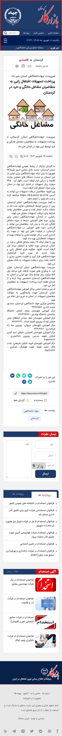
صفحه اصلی (53, 33)
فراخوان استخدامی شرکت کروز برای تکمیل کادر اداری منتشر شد (31, 512)
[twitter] (24, 375)
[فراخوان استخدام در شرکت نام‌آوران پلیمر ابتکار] (45, 641)
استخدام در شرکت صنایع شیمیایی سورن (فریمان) (22, 619)
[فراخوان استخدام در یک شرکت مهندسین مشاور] (45, 585)
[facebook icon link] (57, 731)
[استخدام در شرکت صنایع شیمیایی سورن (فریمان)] (45, 622)
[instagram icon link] (23, 731)
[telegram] (30, 375)
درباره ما (46, 693)
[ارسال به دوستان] (29, 66)
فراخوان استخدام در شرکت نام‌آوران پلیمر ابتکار (21, 638)
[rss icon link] (5, 731)
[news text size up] (21, 157)
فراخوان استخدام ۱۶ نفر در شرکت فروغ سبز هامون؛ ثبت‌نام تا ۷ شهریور (29, 524)
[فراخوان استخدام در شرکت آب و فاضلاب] (45, 603)
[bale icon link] (40, 731)
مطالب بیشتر (12, 572)
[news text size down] (11, 157)
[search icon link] (5, 33)
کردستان (38, 60)
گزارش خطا (19, 400)
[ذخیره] (23, 66)
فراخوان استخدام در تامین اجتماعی (37, 544)
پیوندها (26, 33)
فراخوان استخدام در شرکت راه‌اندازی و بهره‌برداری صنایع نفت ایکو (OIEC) (30, 553)
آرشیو (25, 693)
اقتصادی (23, 60)
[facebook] (24, 382)
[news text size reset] (16, 157)
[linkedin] (12, 375)
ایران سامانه (23, 719)
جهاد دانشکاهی (31, 411)
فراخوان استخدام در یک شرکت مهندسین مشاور (22, 582)
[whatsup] (18, 375)
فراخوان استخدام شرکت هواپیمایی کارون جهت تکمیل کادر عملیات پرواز (31, 535)
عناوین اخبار (39, 33)
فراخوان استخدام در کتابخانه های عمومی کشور (31, 503)
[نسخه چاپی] (16, 66)
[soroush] (30, 382)
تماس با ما (35, 693)
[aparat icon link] (49, 731)
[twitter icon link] (32, 731)
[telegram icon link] (14, 731)
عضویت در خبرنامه (32, 698)
